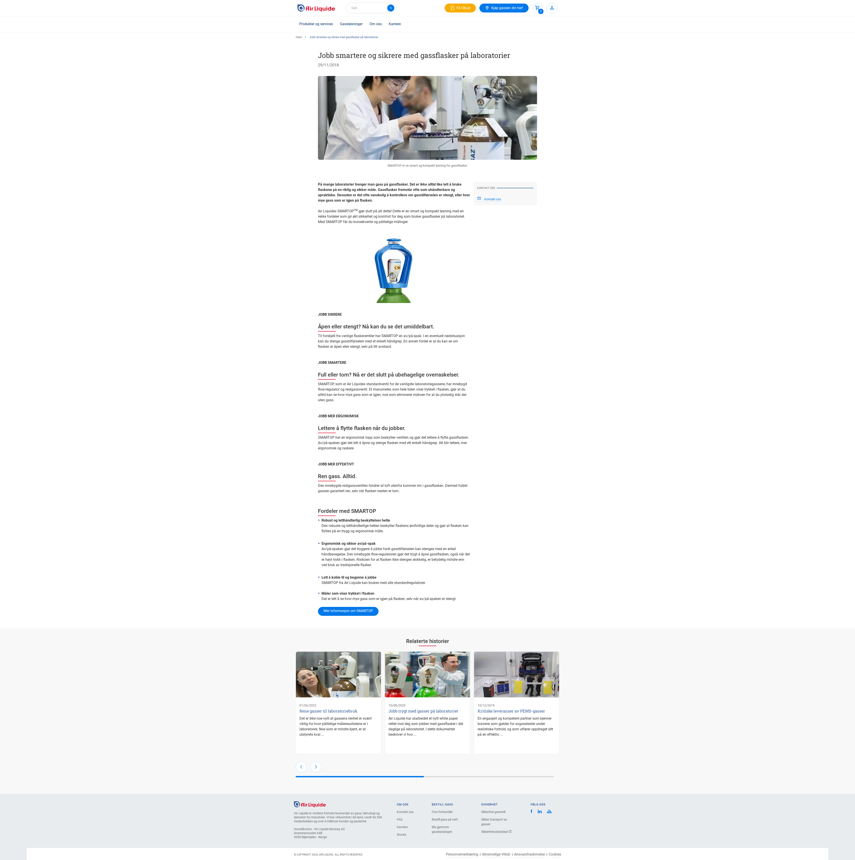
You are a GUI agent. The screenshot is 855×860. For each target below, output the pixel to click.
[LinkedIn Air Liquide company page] (540, 812)
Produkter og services (316, 24)
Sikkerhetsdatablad (495, 831)
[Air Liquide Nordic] (549, 812)
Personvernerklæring (462, 854)
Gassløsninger (351, 24)
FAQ (400, 819)
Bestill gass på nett (445, 819)
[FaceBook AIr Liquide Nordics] (531, 812)
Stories (401, 834)
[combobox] (371, 8)
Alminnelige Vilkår (496, 854)
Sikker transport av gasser (494, 822)
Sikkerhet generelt (493, 812)
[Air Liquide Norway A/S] (316, 8)
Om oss (376, 24)
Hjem (299, 37)
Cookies (555, 854)
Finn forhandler (442, 812)
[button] (301, 766)
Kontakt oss (405, 812)
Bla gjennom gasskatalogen (442, 829)
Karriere (395, 24)
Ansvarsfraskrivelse (529, 854)
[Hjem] (310, 804)
